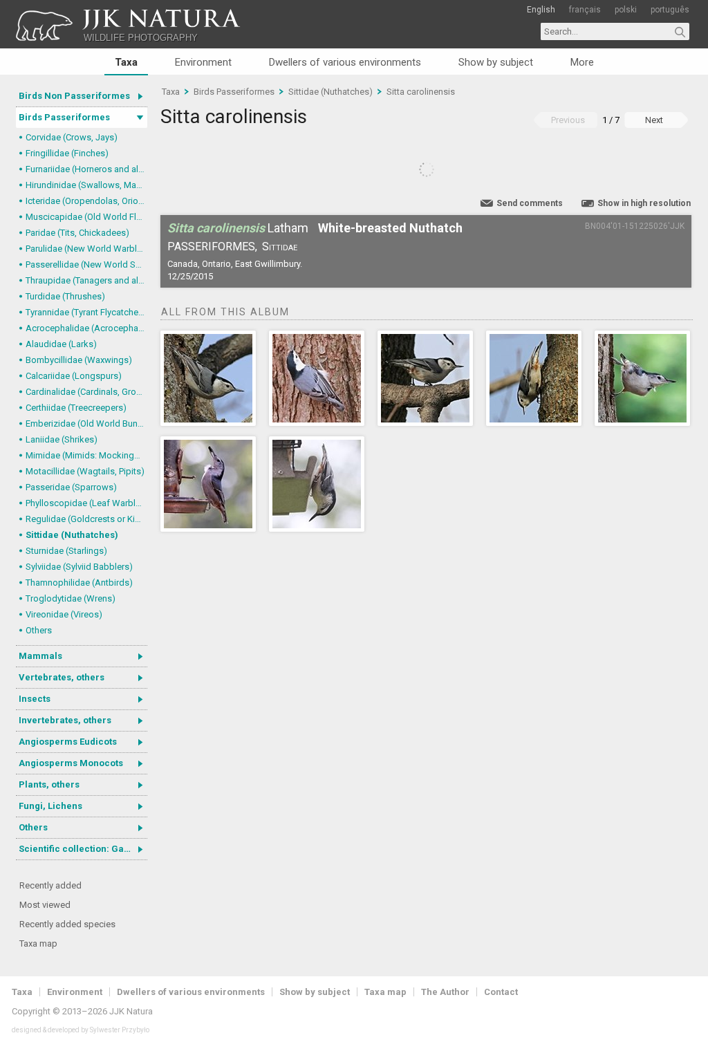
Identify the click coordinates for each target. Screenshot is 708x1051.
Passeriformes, (212, 246)
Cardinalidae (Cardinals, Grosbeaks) (86, 392)
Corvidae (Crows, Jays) (72, 137)
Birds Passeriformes (64, 117)
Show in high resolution (644, 203)
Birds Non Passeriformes (74, 96)
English (541, 10)
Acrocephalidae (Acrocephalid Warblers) (86, 328)
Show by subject (495, 62)
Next (654, 120)
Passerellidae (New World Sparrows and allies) (86, 264)
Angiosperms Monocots (71, 763)
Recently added (50, 885)
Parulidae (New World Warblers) (86, 248)
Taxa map (38, 943)
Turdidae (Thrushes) (65, 296)
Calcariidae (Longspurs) (74, 376)
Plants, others (49, 784)
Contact (501, 992)
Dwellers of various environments (345, 62)
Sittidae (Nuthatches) (72, 535)
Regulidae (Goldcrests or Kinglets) (86, 519)
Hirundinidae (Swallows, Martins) (86, 185)
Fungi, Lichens (50, 806)
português (670, 10)
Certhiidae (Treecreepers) (76, 407)
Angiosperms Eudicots (68, 741)
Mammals (40, 656)
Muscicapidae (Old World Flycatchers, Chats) (86, 217)
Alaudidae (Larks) (61, 344)
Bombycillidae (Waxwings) (79, 360)
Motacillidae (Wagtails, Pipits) (85, 471)
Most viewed (45, 905)
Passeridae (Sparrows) (71, 487)
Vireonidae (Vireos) (64, 614)
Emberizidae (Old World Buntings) (86, 423)
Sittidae (279, 246)
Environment (203, 62)
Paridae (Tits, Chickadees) (77, 232)
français (585, 10)
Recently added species (67, 924)
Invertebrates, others (65, 720)
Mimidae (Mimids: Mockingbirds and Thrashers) (86, 455)
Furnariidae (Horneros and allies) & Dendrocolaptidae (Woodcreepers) (86, 169)
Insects (34, 699)
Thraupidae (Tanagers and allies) (86, 280)
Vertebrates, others (61, 677)
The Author (445, 992)
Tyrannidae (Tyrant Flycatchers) (86, 312)
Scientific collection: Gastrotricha (83, 849)
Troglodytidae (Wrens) (70, 598)
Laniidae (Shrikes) (61, 439)
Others (39, 630)
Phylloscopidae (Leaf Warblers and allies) (86, 503)
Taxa (126, 62)
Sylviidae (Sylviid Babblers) (79, 566)
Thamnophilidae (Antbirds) (79, 582)
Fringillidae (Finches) (67, 153)
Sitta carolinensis (420, 91)
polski (626, 10)
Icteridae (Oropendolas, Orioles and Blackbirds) (86, 201)
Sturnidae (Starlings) (66, 551)
